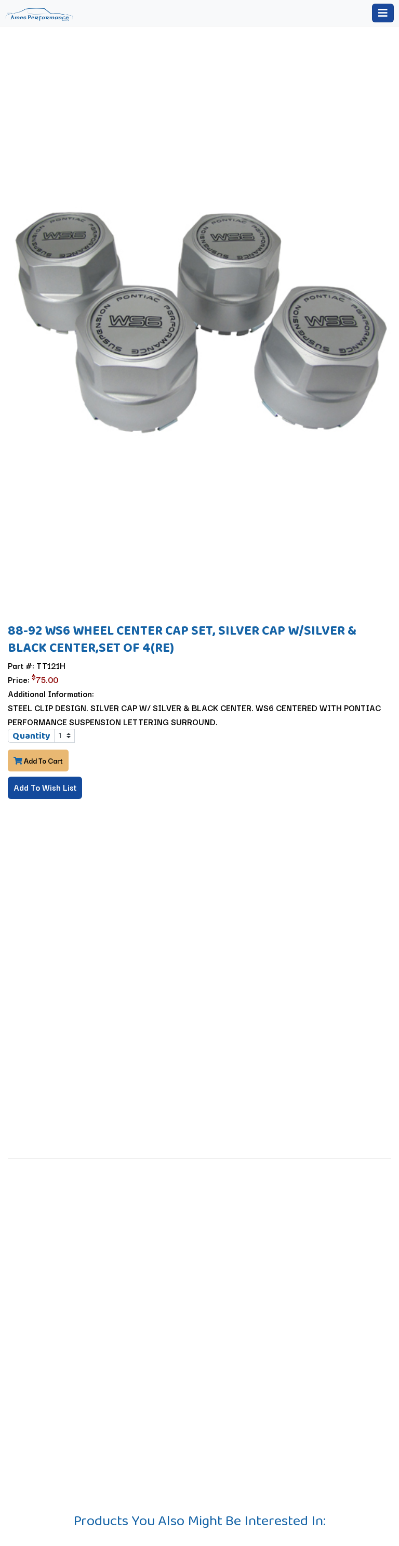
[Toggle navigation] (383, 13)
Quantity (31, 735)
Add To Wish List (45, 787)
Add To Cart (42, 760)
